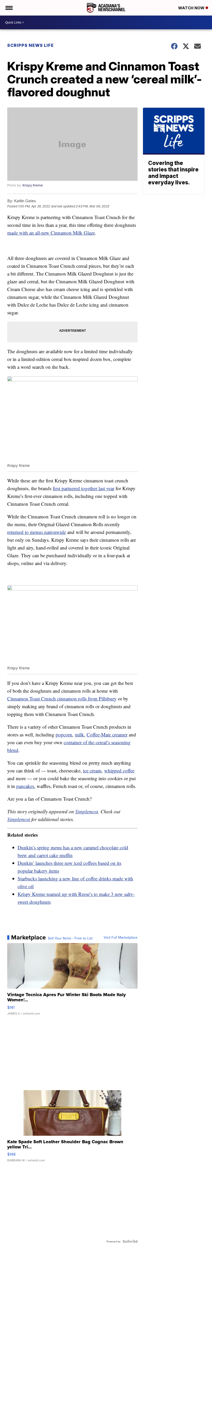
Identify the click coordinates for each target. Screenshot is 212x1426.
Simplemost (86, 811)
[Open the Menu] (8, 8)
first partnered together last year (83, 488)
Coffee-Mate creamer (107, 734)
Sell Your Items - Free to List (70, 938)
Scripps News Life (30, 45)
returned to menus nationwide (36, 532)
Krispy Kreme (32, 185)
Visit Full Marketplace (121, 937)
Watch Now (192, 7)
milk (79, 734)
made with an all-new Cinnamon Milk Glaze (51, 232)
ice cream (92, 770)
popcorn (64, 734)
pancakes (25, 786)
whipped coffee (119, 770)
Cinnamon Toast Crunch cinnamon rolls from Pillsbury (62, 698)
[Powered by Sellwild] (130, 1241)
